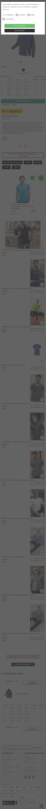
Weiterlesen (6, 9)
